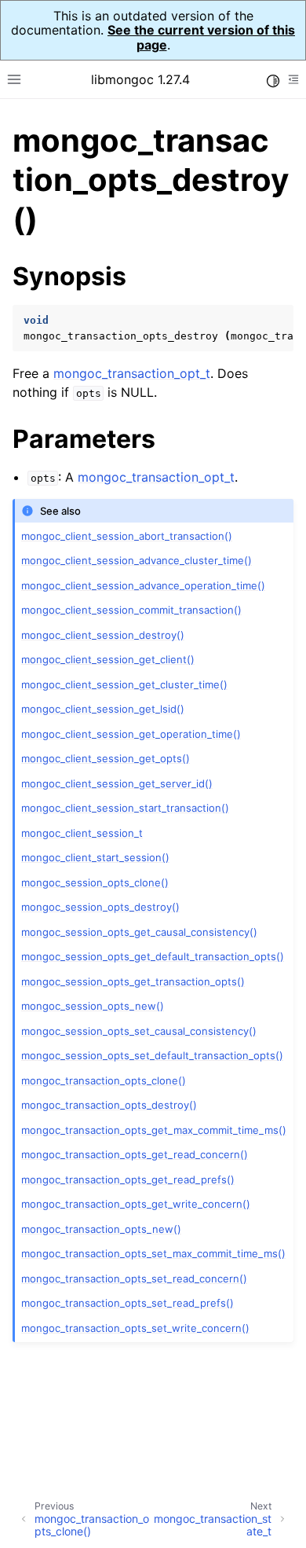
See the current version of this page (201, 37)
